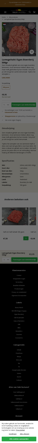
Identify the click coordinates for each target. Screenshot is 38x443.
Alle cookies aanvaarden (19, 439)
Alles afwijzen (24, 434)
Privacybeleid (20, 430)
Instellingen (13, 434)
